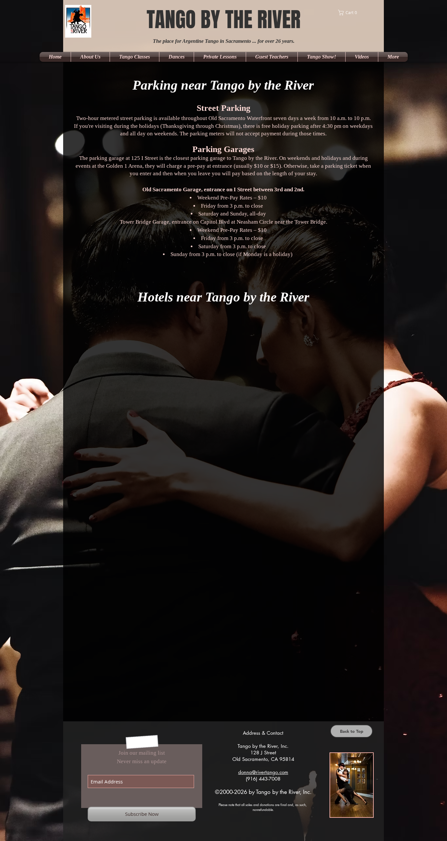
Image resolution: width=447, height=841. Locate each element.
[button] (356, 12)
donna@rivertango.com (263, 772)
